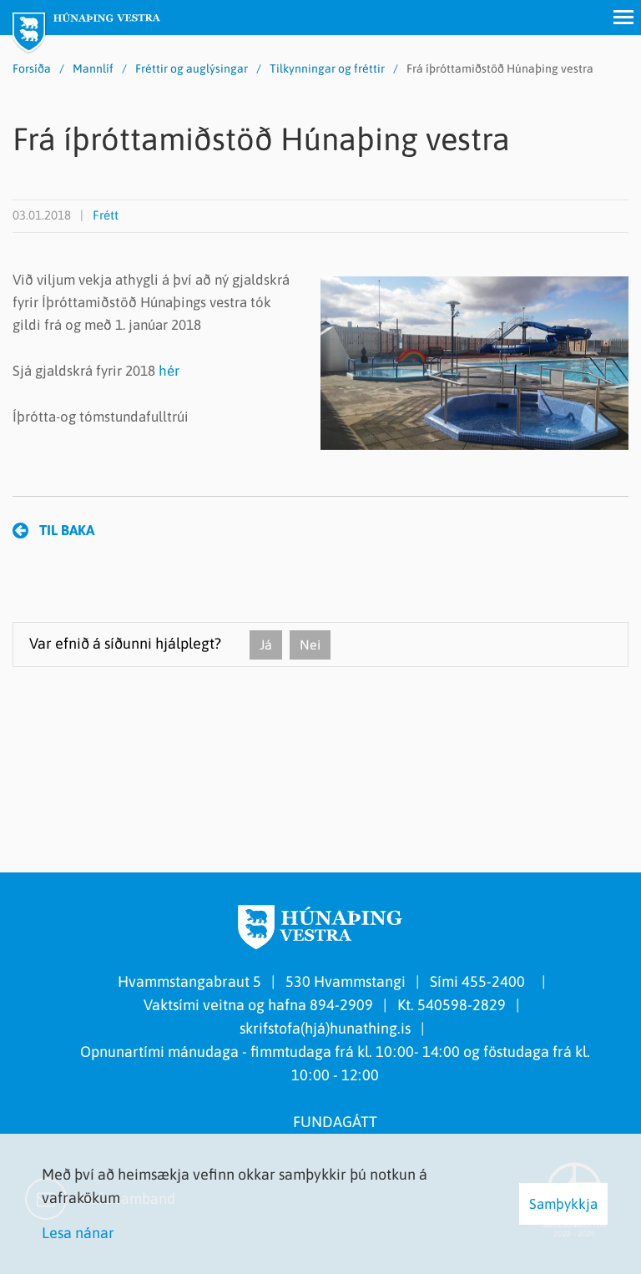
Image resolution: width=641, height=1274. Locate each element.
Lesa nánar (78, 1232)
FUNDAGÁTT (335, 1121)
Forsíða (32, 68)
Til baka (66, 530)
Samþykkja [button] (563, 1204)
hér (169, 370)
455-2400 (497, 981)
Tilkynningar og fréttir (327, 68)
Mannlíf (93, 68)
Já (266, 644)
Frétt (106, 215)
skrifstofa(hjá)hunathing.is (325, 1028)
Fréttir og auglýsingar (191, 68)
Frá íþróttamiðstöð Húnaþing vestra (499, 68)
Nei (310, 644)
